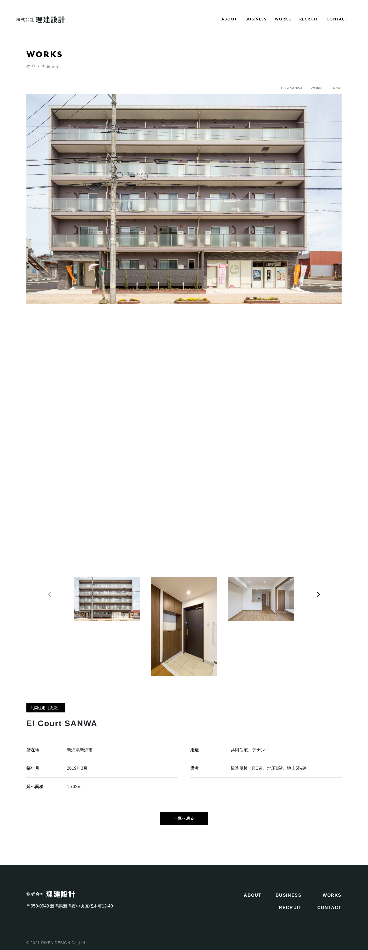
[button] (49, 594)
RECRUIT (308, 19)
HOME (336, 88)
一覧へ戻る (184, 818)
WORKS (283, 19)
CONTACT (337, 19)
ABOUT (229, 19)
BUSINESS (256, 19)
